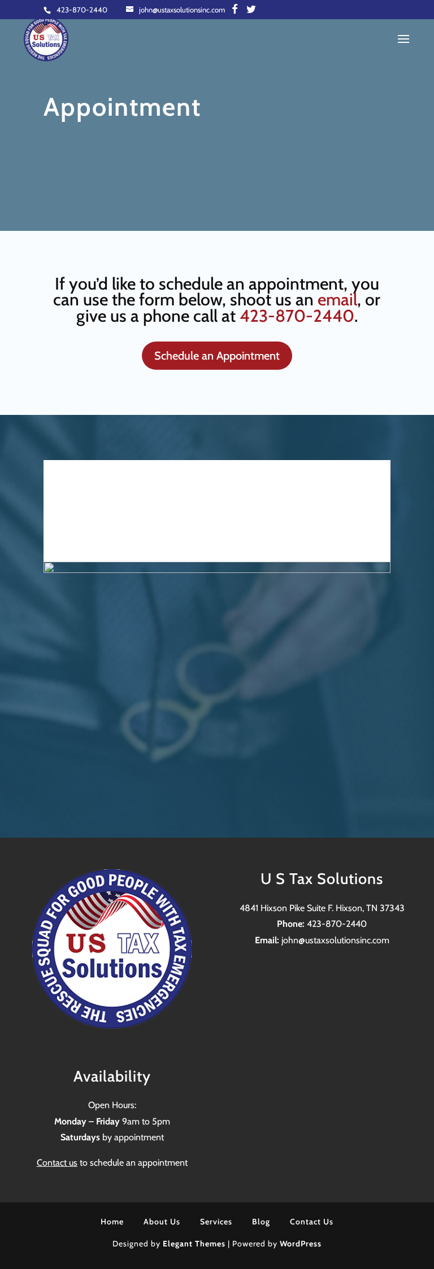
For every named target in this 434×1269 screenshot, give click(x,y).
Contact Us (311, 1222)
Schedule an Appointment (217, 355)
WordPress (301, 1244)
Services (216, 1222)
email (337, 299)
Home (112, 1222)
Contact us (57, 1162)
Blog (261, 1222)
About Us (162, 1222)
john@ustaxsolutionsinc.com (335, 940)
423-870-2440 (82, 9)
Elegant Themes (194, 1244)
